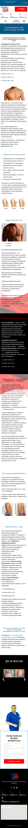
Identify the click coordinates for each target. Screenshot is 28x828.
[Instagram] (22, 3)
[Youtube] (26, 3)
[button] (21, 9)
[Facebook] (24, 3)
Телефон (11, 16)
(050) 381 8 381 (13, 17)
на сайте (10, 70)
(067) (20, 17)
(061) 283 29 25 (4, 17)
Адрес (3, 800)
